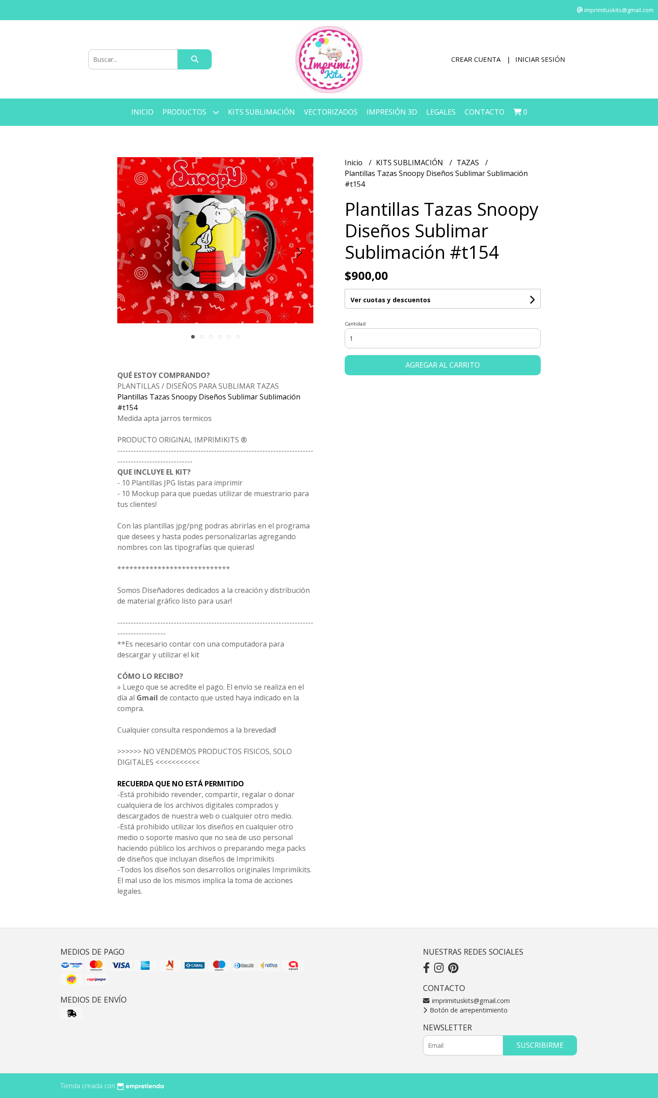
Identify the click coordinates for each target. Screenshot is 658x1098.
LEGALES (441, 112)
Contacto (484, 112)
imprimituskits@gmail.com (470, 1000)
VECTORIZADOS (331, 112)
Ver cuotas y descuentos (390, 300)
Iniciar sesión (540, 59)
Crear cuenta (475, 59)
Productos (185, 112)
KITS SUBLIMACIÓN (261, 112)
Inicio (142, 112)
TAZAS (469, 162)
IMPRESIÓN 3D (392, 112)
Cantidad (355, 323)
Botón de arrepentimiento (468, 1010)
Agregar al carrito (443, 365)
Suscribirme (540, 1045)
